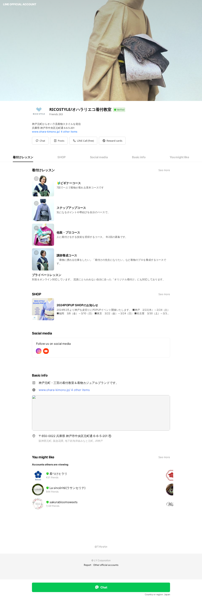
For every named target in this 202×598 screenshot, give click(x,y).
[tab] (23, 157)
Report (87, 564)
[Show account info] (119, 109)
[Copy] (110, 436)
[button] (59, 141)
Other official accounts (105, 564)
